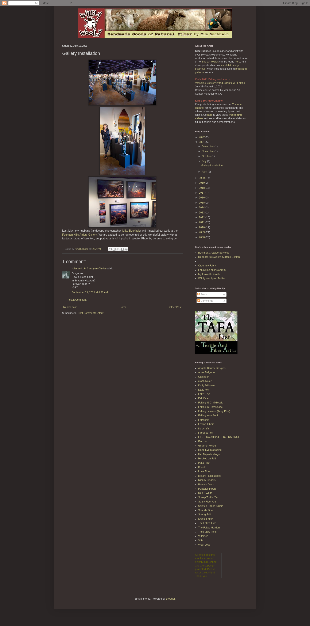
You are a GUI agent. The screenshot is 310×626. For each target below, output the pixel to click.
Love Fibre (204, 471)
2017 (202, 192)
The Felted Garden (209, 527)
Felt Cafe (203, 398)
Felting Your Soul (208, 415)
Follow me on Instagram (212, 270)
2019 (202, 182)
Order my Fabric (207, 265)
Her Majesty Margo (209, 454)
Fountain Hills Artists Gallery (79, 234)
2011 (202, 222)
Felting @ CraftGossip (210, 402)
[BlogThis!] (114, 249)
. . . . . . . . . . (204, 261)
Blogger (170, 598)
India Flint (203, 463)
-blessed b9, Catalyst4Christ (89, 268)
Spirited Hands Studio (210, 506)
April (205, 171)
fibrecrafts (203, 428)
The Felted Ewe (207, 523)
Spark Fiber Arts (207, 501)
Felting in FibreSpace (210, 407)
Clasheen (203, 376)
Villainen (203, 536)
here (237, 61)
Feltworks (203, 419)
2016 (202, 197)
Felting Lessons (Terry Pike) (214, 411)
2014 (202, 207)
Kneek (202, 467)
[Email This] (110, 249)
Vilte (200, 540)
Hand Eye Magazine (210, 449)
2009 (202, 232)
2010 (202, 227)
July (204, 161)
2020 (202, 178)
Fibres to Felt (205, 432)
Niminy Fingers (207, 480)
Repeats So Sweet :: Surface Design (219, 256)
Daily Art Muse (206, 385)
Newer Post (70, 307)
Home (123, 307)
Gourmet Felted (207, 445)
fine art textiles (210, 61)
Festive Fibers (206, 424)
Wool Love (204, 544)
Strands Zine (205, 510)
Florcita (202, 441)
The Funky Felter (207, 531)
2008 (202, 237)
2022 (202, 137)
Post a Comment (76, 299)
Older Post (175, 307)
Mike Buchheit (131, 230)
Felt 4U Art (204, 393)
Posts (203, 294)
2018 (202, 187)
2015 (202, 202)
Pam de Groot (206, 484)
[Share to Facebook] (122, 249)
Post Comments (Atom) (91, 313)
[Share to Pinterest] (126, 249)
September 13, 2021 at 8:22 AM (90, 292)
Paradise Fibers (207, 488)
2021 (202, 142)
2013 (202, 212)
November (208, 151)
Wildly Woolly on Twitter (211, 278)
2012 (202, 217)
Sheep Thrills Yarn (208, 497)
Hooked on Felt (207, 458)
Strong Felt (204, 514)
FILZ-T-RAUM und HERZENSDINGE (219, 437)
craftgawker (205, 381)
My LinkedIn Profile (209, 274)
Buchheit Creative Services (213, 252)
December (208, 146)
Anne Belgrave (206, 372)
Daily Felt (203, 389)
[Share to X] (118, 249)
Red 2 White (205, 493)
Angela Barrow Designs (211, 368)
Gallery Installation (212, 165)
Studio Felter (205, 518)
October (207, 156)
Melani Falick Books (209, 475)
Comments (206, 300)
